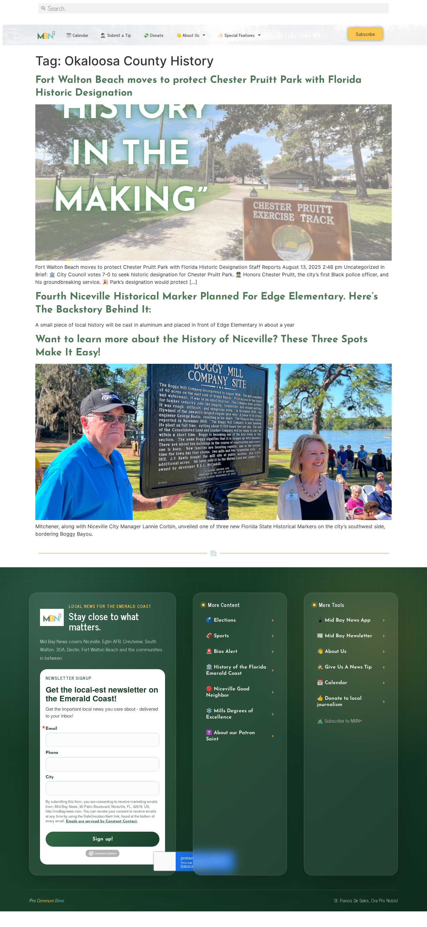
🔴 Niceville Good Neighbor (227, 692)
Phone (52, 753)
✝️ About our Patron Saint (230, 736)
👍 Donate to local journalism (339, 701)
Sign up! (103, 839)
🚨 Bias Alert (221, 651)
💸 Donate (153, 34)
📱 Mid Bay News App (343, 620)
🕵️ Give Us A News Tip (344, 667)
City (49, 777)
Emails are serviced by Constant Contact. (102, 821)
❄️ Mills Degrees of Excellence (229, 714)
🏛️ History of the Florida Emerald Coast (236, 670)
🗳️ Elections (221, 620)
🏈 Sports (217, 636)
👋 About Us (187, 34)
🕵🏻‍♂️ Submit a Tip (116, 34)
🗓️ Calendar (77, 34)
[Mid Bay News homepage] (52, 617)
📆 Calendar (332, 682)
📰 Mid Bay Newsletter (344, 636)
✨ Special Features (236, 34)
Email (51, 729)
